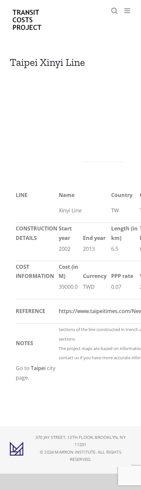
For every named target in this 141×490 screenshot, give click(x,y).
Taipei (38, 368)
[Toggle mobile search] (114, 10)
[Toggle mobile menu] (127, 10)
